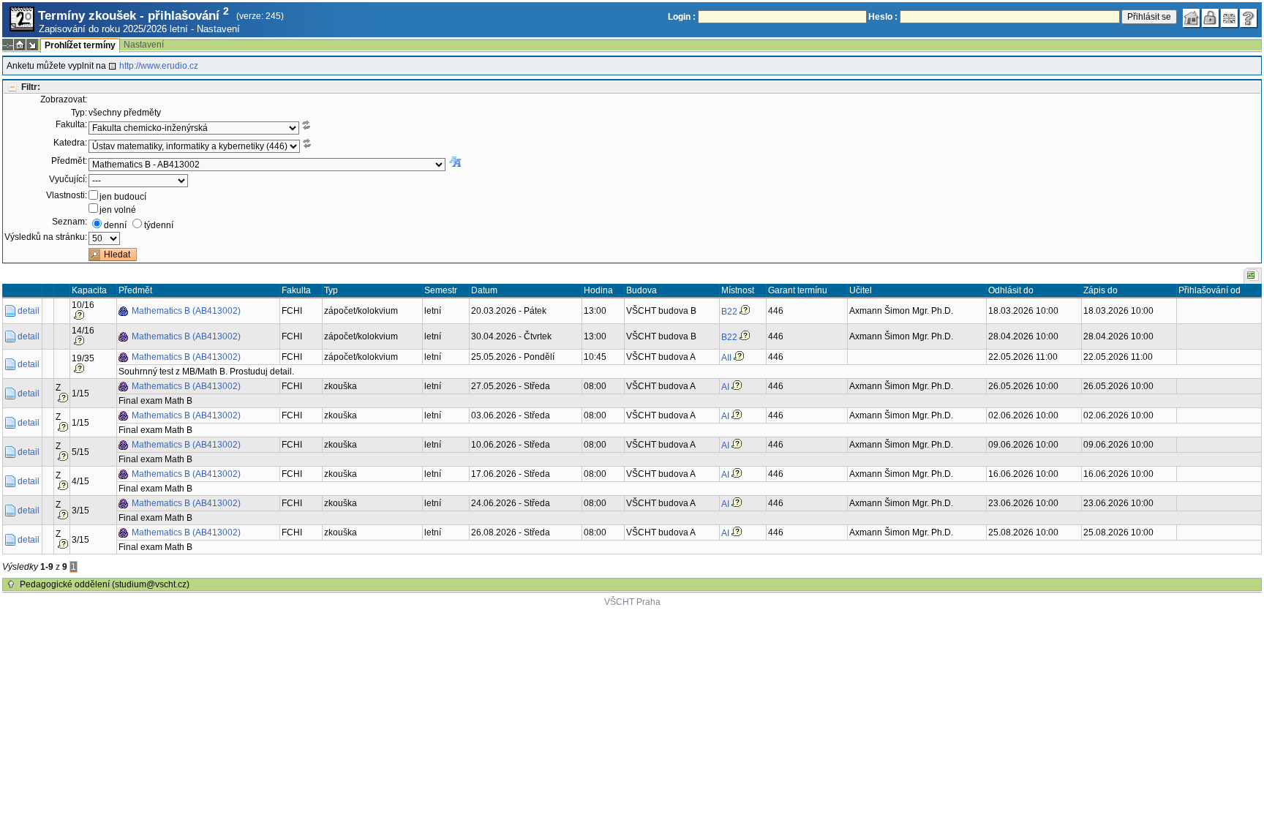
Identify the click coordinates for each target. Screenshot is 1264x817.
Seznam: (69, 222)
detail (29, 311)
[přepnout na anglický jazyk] (1229, 18)
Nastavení (218, 28)
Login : (682, 17)
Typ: (79, 113)
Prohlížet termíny (80, 45)
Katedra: (70, 143)
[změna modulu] (32, 44)
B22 (729, 311)
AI (725, 387)
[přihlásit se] (1210, 18)
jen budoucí (122, 197)
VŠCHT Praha (632, 602)
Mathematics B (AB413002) (186, 311)
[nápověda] (1248, 18)
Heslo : (883, 17)
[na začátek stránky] (11, 584)
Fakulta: (71, 124)
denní (115, 225)
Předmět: (69, 161)
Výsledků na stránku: (45, 237)
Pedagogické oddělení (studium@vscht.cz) (104, 584)
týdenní (158, 225)
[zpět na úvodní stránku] (1191, 18)
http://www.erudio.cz (158, 66)
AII (726, 358)
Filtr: (30, 87)
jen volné (117, 210)
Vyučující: (68, 179)
